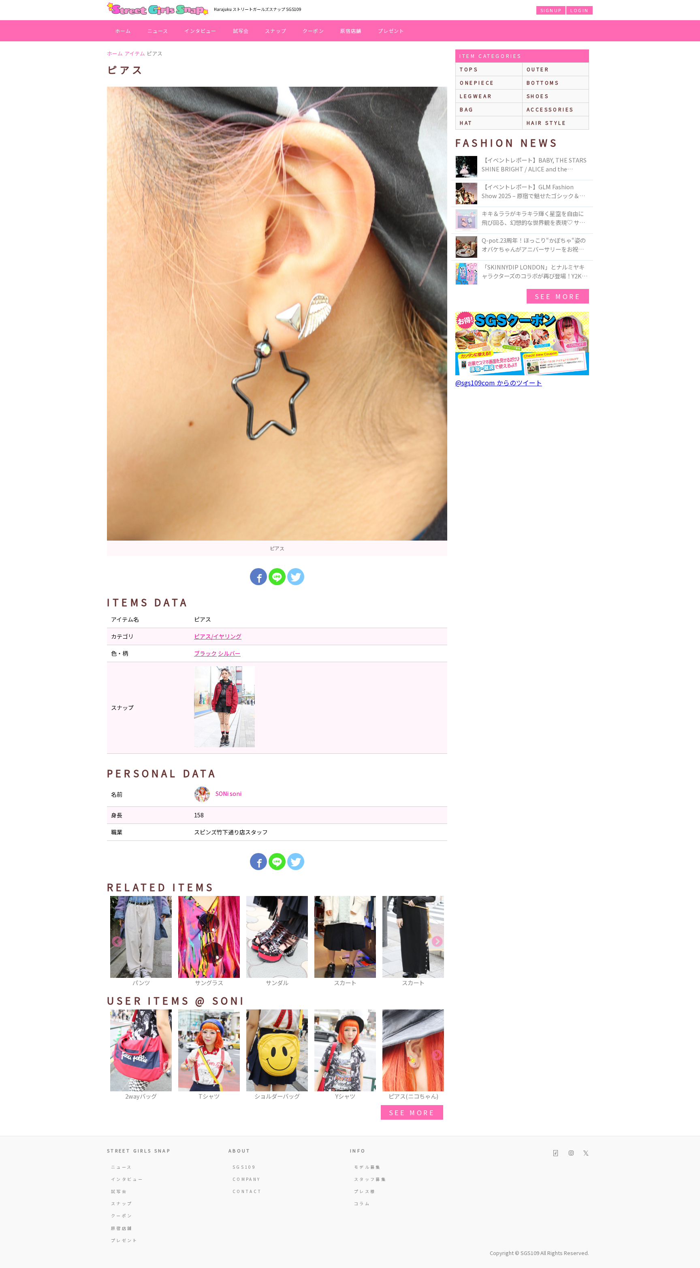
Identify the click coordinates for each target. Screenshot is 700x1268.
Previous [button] (117, 942)
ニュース (158, 30)
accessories (550, 109)
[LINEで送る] (277, 576)
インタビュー (200, 30)
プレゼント (391, 30)
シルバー (229, 653)
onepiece (477, 82)
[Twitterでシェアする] (295, 576)
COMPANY (247, 1179)
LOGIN (579, 10)
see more (412, 1112)
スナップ (275, 30)
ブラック (205, 653)
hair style (547, 122)
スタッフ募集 (370, 1179)
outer (538, 69)
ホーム (123, 30)
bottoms (543, 82)
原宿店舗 (351, 30)
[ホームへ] (157, 9)
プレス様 (365, 1191)
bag (467, 109)
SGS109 (244, 1167)
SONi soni (227, 793)
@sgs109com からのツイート (498, 382)
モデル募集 (367, 1167)
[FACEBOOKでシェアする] (258, 576)
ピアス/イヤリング (217, 636)
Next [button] (437, 942)
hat (466, 122)
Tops (469, 69)
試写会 (241, 30)
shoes (538, 95)
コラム (362, 1203)
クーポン (313, 30)
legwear (476, 95)
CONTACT (247, 1191)
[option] (277, 321)
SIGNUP (550, 10)
